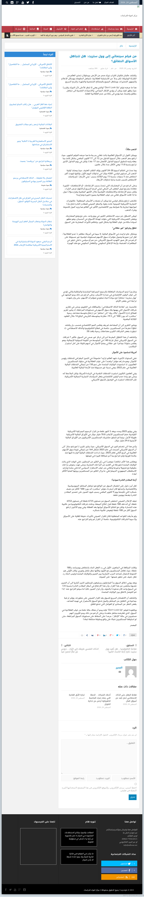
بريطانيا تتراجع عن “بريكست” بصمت (36, 161)
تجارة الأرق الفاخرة (101, 35)
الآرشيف (59, 29)
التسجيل (77, 2)
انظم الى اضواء (77, 29)
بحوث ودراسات (113, 29)
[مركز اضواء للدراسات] (130, 15)
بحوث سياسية (45, 71)
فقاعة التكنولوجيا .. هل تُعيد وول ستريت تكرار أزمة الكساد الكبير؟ (121, 649)
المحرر (119, 667)
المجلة (45, 29)
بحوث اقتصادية (45, 111)
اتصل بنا (95, 2)
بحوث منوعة (45, 185)
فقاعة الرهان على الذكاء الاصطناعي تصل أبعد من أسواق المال (126, 698)
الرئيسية (130, 29)
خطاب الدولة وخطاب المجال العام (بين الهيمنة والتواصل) (32, 223)
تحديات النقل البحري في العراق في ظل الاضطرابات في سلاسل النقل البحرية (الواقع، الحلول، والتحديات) (30, 202)
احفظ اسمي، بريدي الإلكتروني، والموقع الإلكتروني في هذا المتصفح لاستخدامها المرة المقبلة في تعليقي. (99, 789)
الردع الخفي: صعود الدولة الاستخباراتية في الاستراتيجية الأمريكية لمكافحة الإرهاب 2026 (33, 243)
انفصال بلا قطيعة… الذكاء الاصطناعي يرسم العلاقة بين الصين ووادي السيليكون (32, 179)
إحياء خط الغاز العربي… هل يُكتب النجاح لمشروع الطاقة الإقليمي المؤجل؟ (31, 106)
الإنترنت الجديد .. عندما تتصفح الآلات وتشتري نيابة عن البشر (31, 35)
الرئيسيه (133, 46)
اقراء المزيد (48, 75)
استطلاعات (95, 29)
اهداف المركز (109, 2)
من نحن (86, 2)
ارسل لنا (18, 29)
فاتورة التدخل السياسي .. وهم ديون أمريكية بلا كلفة (72, 35)
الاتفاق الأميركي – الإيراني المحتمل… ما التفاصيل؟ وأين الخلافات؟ (30, 66)
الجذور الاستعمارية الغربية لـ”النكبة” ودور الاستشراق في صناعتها (34, 143)
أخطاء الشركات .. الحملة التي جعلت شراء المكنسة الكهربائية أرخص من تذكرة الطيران (99, 699)
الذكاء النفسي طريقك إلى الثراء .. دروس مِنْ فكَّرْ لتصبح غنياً (80, 649)
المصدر (133, 625)
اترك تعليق (104, 68)
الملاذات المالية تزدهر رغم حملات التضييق (33, 124)
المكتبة (32, 29)
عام (121, 46)
